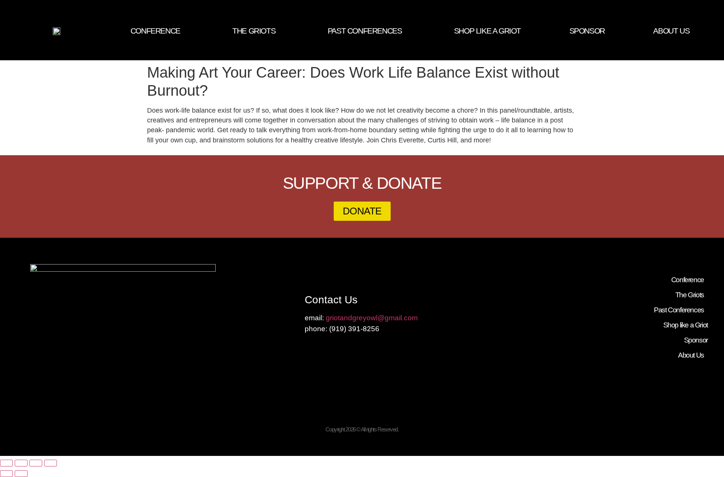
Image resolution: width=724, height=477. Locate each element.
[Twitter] (703, 4)
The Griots (253, 30)
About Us (671, 30)
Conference (155, 30)
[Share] (35, 463)
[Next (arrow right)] (21, 473)
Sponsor (587, 30)
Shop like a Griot (487, 30)
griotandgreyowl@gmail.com (372, 317)
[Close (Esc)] (50, 463)
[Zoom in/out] (6, 463)
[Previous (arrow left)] (6, 473)
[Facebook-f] (689, 4)
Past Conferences (365, 30)
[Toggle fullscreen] (21, 463)
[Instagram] (717, 4)
